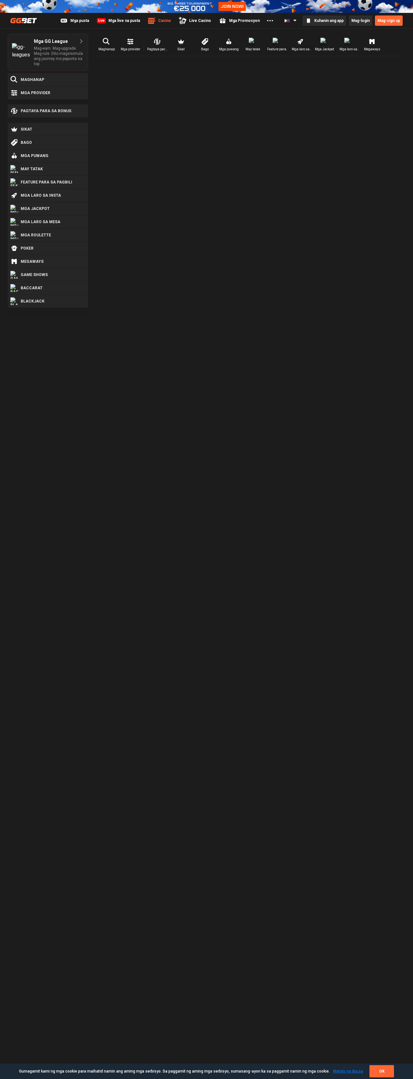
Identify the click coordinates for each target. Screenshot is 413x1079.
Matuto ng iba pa (348, 1071)
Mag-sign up (389, 20)
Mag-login (360, 20)
